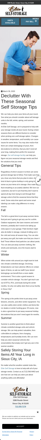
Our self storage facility (16, 155)
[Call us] (38, 180)
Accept (20, 426)
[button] (38, 412)
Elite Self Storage (8, 368)
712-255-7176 (20, 407)
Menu (36, 18)
